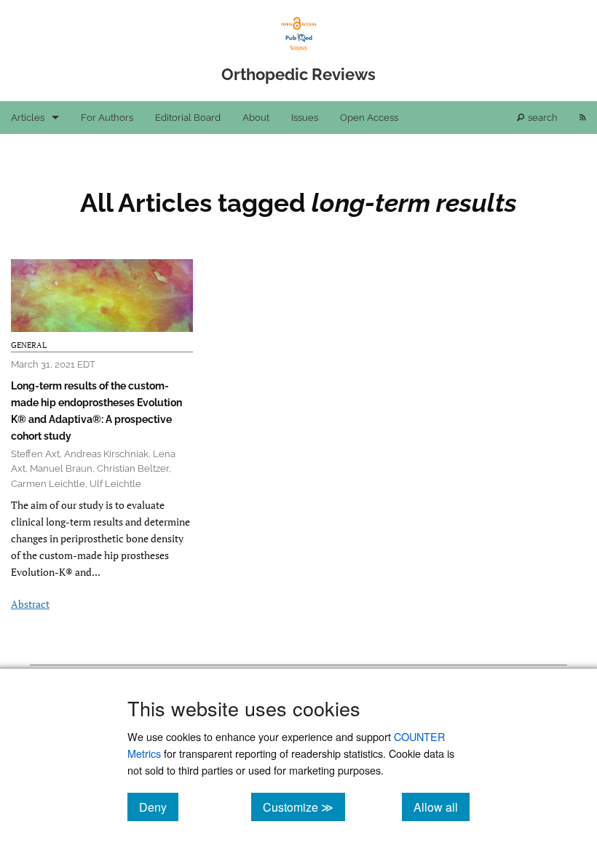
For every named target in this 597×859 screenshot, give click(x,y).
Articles (27, 117)
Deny (158, 806)
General (29, 345)
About (255, 117)
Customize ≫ (304, 806)
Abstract (30, 604)
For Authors (107, 117)
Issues (304, 117)
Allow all (442, 806)
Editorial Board (188, 117)
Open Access (369, 117)
